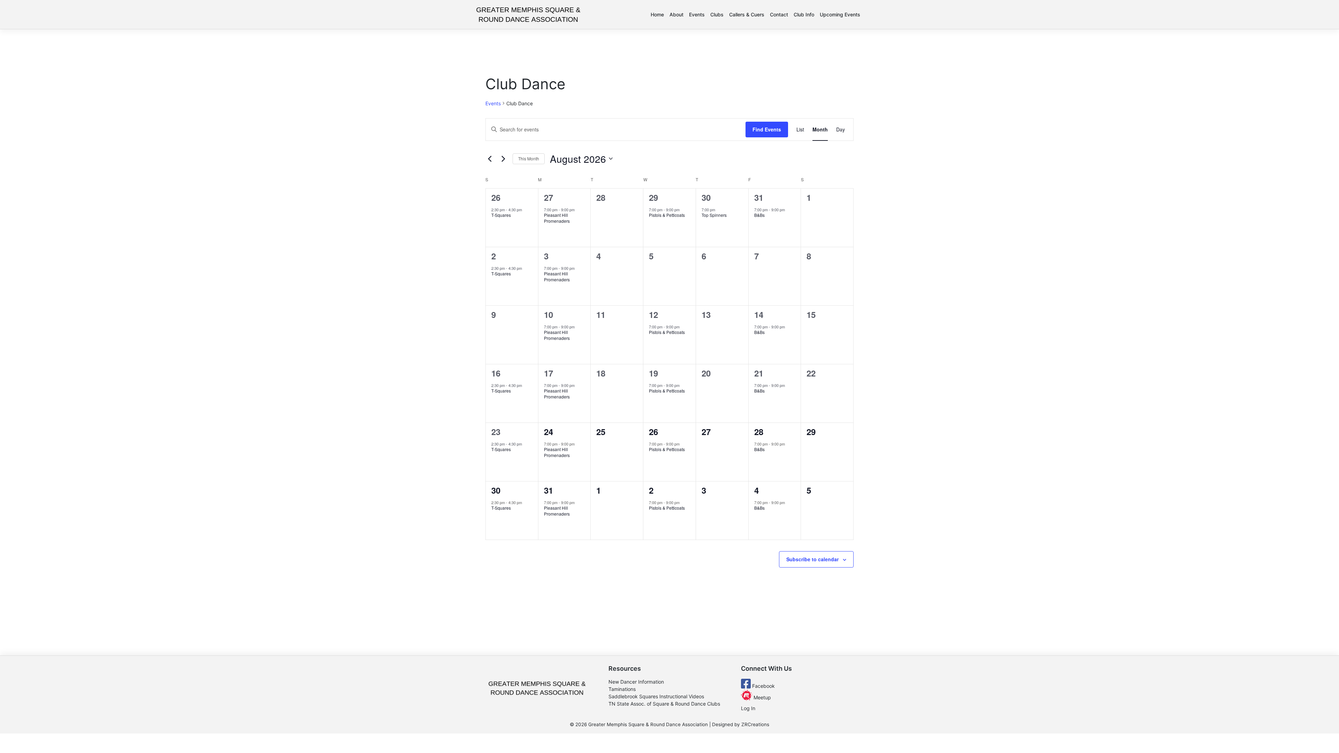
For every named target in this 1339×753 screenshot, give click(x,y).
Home (657, 14)
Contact (779, 14)
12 (653, 314)
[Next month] (503, 158)
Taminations (622, 689)
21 (758, 373)
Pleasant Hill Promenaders (557, 218)
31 (758, 197)
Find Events (766, 129)
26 (495, 197)
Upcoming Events (840, 14)
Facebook (763, 686)
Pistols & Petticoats (667, 215)
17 (548, 373)
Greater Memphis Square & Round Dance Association (648, 724)
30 (706, 197)
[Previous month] (489, 158)
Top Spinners (714, 215)
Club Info (804, 14)
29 (653, 197)
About (676, 14)
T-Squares (501, 215)
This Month (528, 158)
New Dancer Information (636, 682)
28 (758, 432)
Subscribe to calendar (812, 559)
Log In (748, 708)
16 (495, 373)
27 (548, 197)
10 (548, 314)
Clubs (717, 14)
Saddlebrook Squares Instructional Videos (656, 696)
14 (758, 314)
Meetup (761, 697)
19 (653, 373)
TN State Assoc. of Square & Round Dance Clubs (664, 704)
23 (495, 432)
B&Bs (760, 215)
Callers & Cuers (746, 14)
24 (548, 432)
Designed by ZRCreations (740, 724)
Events (697, 14)
